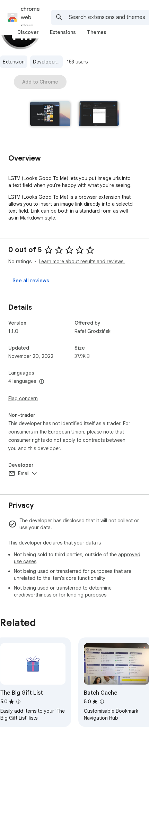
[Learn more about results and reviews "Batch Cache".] (102, 701)
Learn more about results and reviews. (82, 261)
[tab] (28, 32)
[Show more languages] (41, 382)
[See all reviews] (30, 280)
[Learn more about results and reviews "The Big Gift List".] (18, 701)
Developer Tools (48, 62)
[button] (50, 114)
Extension (14, 62)
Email (23, 473)
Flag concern (23, 398)
